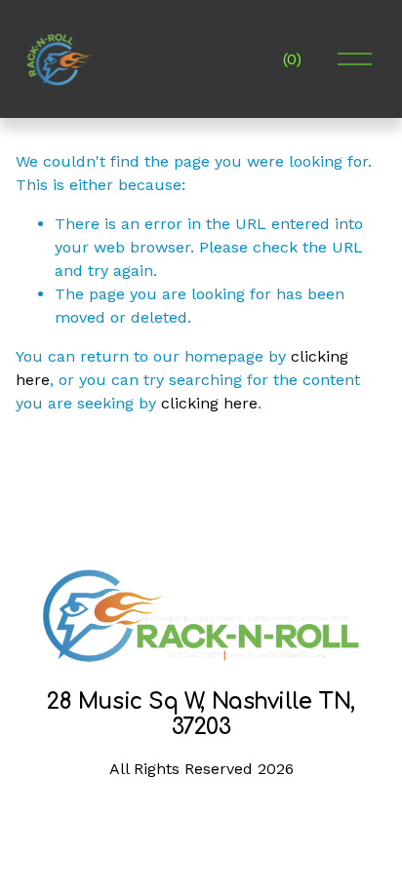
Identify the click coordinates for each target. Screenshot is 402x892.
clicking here (209, 403)
